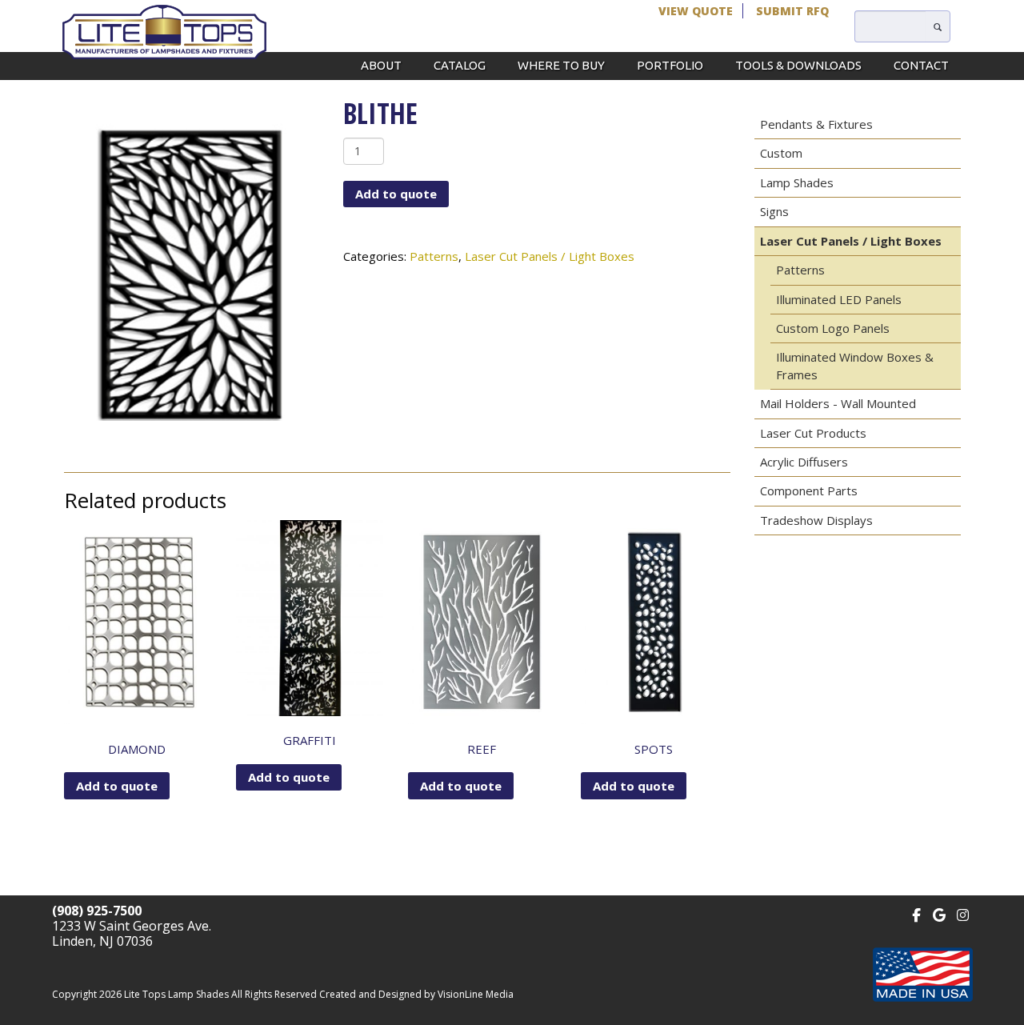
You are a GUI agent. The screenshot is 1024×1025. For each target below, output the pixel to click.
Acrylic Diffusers (804, 462)
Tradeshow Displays (816, 520)
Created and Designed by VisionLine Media (416, 994)
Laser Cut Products (813, 433)
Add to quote (396, 194)
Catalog (460, 65)
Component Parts (809, 490)
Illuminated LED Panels (839, 299)
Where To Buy (561, 65)
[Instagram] (963, 913)
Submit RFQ (792, 10)
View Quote (695, 10)
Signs (774, 211)
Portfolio (670, 65)
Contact (921, 65)
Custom (781, 153)
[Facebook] (916, 913)
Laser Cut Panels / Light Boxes (549, 256)
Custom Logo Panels (833, 328)
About (381, 65)
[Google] (940, 913)
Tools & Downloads (798, 65)
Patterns (434, 256)
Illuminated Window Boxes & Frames (855, 365)
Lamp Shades (797, 182)
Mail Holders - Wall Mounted (838, 403)
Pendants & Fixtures (816, 124)
